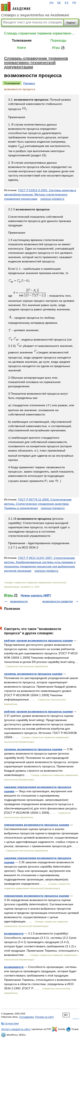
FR (74, 3)
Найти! (70, 22)
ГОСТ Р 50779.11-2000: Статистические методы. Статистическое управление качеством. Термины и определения (38, 504)
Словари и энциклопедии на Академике (35, 15)
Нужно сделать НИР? (36, 595)
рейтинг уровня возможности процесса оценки (38, 640)
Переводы (58, 40)
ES (67, 3)
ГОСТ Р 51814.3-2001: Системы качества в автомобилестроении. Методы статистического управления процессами (40, 194)
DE (59, 3)
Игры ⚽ (58, 47)
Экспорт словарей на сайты (15, 1029)
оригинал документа (52, 198)
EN (51, 3)
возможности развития (57, 601)
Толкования (21, 40)
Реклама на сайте (44, 1017)
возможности (19, 601)
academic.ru (16, 6)
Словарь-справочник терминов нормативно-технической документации (40, 33)
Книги (21, 47)
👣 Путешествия (10, 1023)
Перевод (29, 83)
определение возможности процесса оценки (36, 824)
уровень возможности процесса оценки (33, 673)
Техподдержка (26, 1017)
